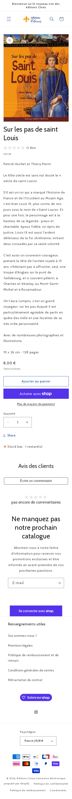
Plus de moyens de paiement (36, 404)
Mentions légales (20, 645)
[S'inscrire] (59, 583)
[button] (9, 19)
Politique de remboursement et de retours (33, 657)
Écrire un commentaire (36, 481)
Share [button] (11, 435)
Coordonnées (58, 790)
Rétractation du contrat (25, 680)
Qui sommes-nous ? (22, 636)
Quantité (9, 413)
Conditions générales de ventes (31, 670)
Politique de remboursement (28, 790)
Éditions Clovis (26, 778)
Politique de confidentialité (51, 783)
